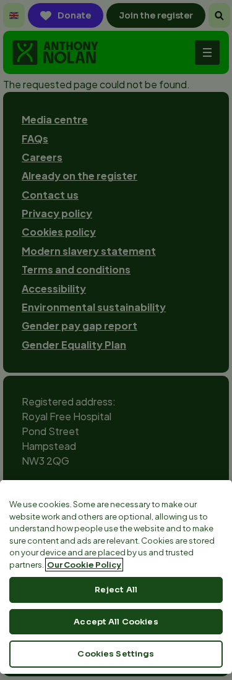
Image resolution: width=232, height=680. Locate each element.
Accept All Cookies (116, 621)
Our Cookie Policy (84, 565)
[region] (116, 577)
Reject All (116, 589)
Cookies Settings (115, 654)
